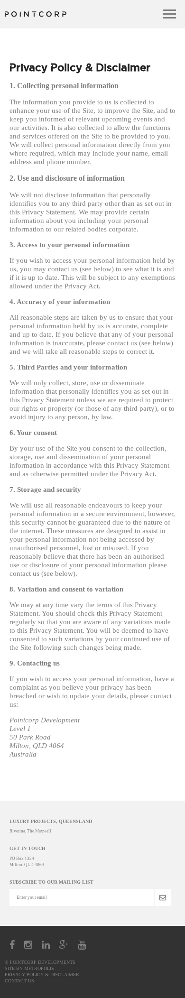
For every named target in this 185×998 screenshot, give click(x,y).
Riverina (17, 831)
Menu (169, 14)
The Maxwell (39, 831)
